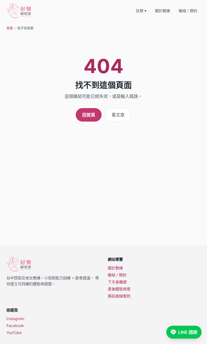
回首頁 (88, 115)
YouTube (14, 332)
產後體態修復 (119, 289)
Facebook (15, 325)
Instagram (15, 318)
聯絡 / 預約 (188, 10)
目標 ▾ (141, 10)
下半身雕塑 (117, 282)
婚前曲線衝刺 (119, 296)
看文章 (118, 115)
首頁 (9, 28)
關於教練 (162, 10)
